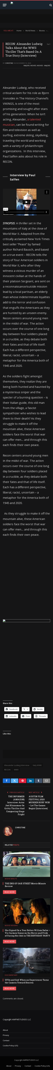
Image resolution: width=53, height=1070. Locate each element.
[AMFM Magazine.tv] (29, 5)
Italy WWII (37, 765)
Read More (9, 892)
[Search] (50, 5)
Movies (33, 65)
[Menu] (5, 5)
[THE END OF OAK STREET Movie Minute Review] (26, 864)
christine (9, 63)
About (5, 1030)
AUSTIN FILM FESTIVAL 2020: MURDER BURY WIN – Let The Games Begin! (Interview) (39, 802)
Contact (6, 1040)
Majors (27, 65)
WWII (16, 769)
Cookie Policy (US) (10, 1045)
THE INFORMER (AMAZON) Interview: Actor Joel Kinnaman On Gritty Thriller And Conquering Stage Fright (14, 805)
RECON (7, 769)
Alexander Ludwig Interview (16, 765)
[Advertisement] (26, 575)
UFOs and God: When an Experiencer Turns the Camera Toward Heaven (27, 981)
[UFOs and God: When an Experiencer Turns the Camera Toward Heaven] (26, 960)
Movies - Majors (43, 65)
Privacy (6, 1035)
